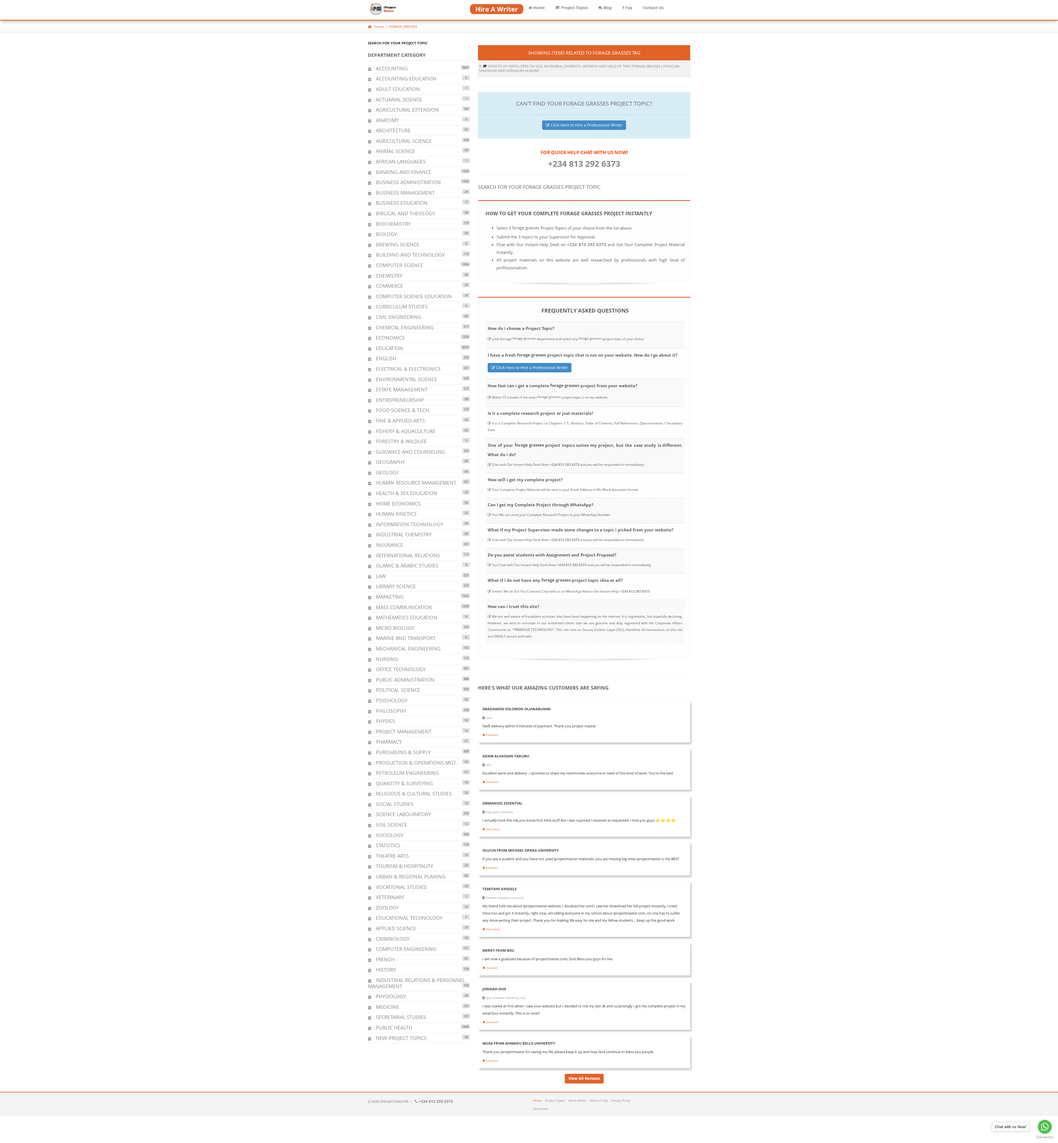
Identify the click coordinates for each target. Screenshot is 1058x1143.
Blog (607, 7)
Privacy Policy (621, 1100)
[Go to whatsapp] (1045, 1127)
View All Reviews (584, 1078)
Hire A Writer (577, 1100)
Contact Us (653, 7)
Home (538, 7)
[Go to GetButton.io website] (1045, 1137)
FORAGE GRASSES (403, 26)
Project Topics (574, 7)
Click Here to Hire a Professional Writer (586, 125)
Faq (628, 7)
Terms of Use (598, 1100)
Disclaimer (540, 1109)
